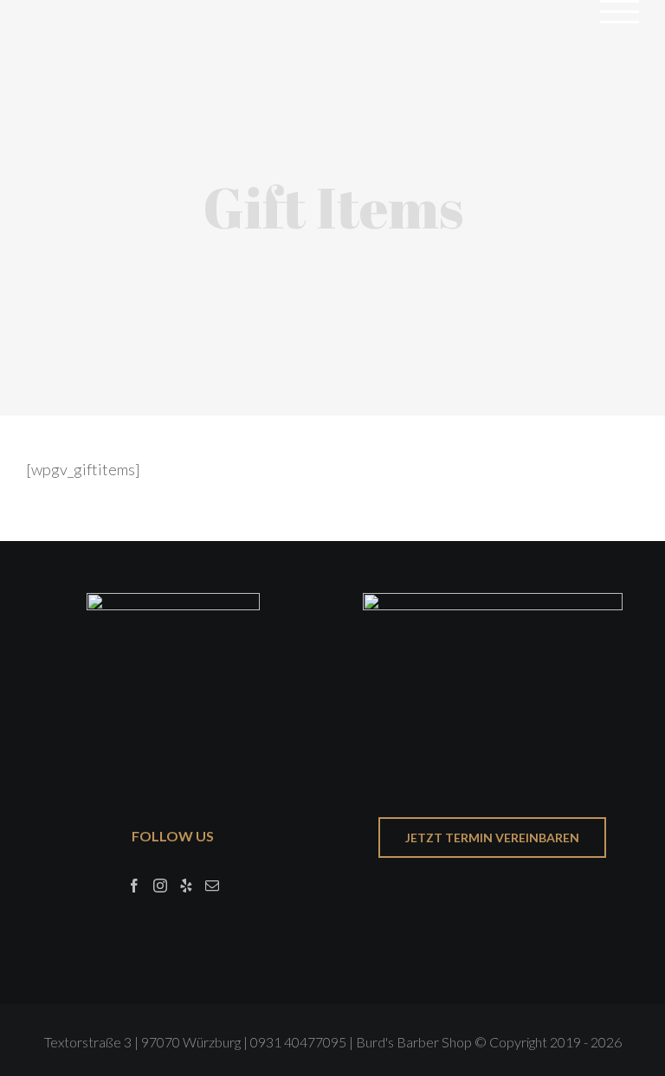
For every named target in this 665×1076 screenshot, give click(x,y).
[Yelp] (186, 885)
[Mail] (212, 885)
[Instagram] (160, 885)
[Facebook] (134, 885)
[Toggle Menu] (620, 11)
